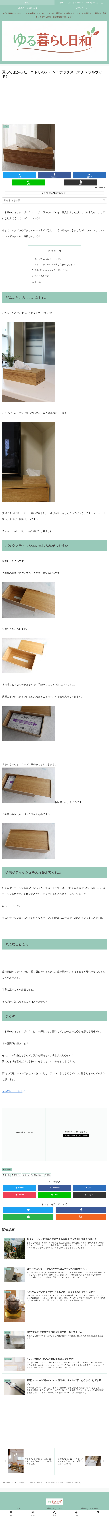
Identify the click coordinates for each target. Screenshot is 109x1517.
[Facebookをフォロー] (81, 1210)
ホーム (19, 1508)
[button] (104, 200)
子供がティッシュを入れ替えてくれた (52, 270)
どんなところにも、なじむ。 (48, 258)
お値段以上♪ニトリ (12, 1091)
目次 (50, 251)
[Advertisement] (54, 99)
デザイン (17, 1175)
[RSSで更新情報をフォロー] (81, 1217)
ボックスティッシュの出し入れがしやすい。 (55, 264)
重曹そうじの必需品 (89, 1508)
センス (7, 1175)
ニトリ (26, 1175)
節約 (49, 1175)
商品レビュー (38, 1175)
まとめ (37, 282)
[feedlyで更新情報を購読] (28, 1217)
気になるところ (41, 276)
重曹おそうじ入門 (54, 1508)
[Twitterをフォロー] (28, 1210)
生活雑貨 (8, 1169)
